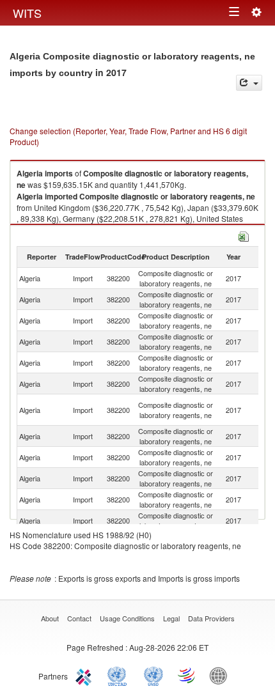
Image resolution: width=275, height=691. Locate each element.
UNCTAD (119, 675)
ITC (85, 675)
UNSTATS (153, 675)
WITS (27, 12)
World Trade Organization (187, 675)
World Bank (221, 675)
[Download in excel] (244, 234)
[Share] (249, 83)
